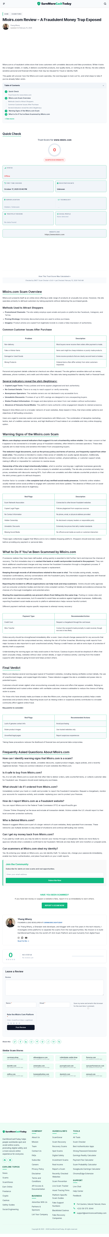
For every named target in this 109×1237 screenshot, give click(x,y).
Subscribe (36, 1160)
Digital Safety (58, 1155)
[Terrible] (8, 1023)
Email (42, 1003)
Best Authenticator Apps (83, 1146)
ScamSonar (57, 1137)
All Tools (76, 1137)
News (5, 1173)
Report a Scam (58, 1169)
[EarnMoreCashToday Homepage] (15, 1132)
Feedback (77, 1196)
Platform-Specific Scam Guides (59, 1196)
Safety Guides (9, 1205)
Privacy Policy (38, 1169)
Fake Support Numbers (58, 1204)
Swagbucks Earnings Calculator (86, 1169)
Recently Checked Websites (60, 1175)
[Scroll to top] (105, 1228)
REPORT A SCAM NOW (54, 905)
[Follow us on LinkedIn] (10, 1160)
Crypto (5, 1196)
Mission (35, 1142)
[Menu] (4, 4)
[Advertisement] (54, 47)
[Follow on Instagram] (19, 938)
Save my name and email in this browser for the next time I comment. (88, 1004)
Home (6, 14)
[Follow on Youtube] (26, 938)
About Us (36, 1137)
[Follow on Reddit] (22, 938)
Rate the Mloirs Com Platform (20, 1015)
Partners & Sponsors (36, 1208)
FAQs (34, 1155)
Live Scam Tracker (60, 1186)
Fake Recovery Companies (58, 1216)
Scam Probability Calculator (85, 1165)
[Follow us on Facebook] (5, 1160)
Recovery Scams (59, 1146)
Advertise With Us (39, 1202)
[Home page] (54, 3)
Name (9, 1003)
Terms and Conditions (36, 1179)
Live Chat (77, 1186)
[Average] (14, 1023)
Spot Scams (57, 1151)
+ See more (9, 119)
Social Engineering (11, 1209)
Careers (35, 1165)
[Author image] (6, 25)
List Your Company (40, 1214)
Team (34, 1146)
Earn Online (7, 1187)
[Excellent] (19, 1023)
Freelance (7, 1191)
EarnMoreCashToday (53, 922)
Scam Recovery (59, 1142)
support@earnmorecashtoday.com (91, 1213)
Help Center (78, 1191)
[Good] (17, 1023)
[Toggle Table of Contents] (103, 85)
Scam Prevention (59, 1181)
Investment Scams (60, 1160)
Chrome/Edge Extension (83, 1174)
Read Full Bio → (23, 941)
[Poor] (11, 1023)
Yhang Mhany (15, 25)
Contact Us (36, 1151)
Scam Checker (79, 1142)
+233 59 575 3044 (85, 1208)
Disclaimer (36, 1174)
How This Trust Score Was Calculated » (54, 276)
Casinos (6, 1200)
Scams (5, 1178)
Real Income (57, 1165)
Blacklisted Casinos (60, 1210)
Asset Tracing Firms (60, 1190)
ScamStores (16, 14)
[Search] (105, 4)
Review (8, 977)
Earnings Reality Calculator (84, 1155)
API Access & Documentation (38, 1187)
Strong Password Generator (85, 1151)
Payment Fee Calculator (83, 1160)
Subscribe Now (54, 880)
